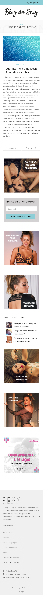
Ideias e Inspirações (10, 543)
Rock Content (26, 588)
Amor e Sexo (21, 64)
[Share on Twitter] (29, 148)
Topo (22, 592)
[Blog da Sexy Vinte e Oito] (21, 12)
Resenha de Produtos (11, 558)
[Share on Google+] (32, 148)
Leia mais (12, 148)
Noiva (5, 553)
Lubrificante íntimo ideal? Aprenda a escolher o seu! (21, 70)
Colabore (6, 538)
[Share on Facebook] (26, 148)
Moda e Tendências (10, 548)
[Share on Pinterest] (35, 148)
